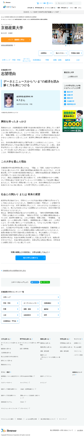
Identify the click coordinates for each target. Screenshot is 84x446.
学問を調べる (64, 339)
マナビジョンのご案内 (7, 419)
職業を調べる (44, 339)
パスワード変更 (78, 355)
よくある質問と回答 (31, 419)
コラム (79, 7)
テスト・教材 (73, 7)
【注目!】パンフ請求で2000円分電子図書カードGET (41, 12)
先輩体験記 (47, 303)
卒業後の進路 (75, 53)
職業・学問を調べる (63, 7)
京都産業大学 (21, 16)
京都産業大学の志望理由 (30, 16)
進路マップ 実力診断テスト (8, 395)
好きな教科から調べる (66, 347)
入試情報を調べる (6, 352)
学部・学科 (6, 303)
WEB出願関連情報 (7, 45)
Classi (22, 402)
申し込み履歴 (77, 347)
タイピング (43, 382)
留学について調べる (6, 360)
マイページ (77, 339)
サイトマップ (63, 419)
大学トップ (6, 297)
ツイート (35, 282)
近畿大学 (70, 95)
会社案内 (80, 430)
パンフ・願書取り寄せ (16, 40)
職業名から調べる (45, 343)
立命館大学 (70, 101)
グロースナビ (24, 408)
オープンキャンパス (30, 303)
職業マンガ (50, 357)
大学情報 (7, 16)
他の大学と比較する (30, 258)
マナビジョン (9, 7)
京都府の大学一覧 (13, 16)
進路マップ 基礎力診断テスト (9, 389)
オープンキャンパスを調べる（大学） (10, 343)
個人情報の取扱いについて (48, 419)
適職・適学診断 (44, 351)
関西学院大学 (71, 104)
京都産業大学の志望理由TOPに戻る (14, 270)
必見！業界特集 (24, 348)
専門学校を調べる (39, 7)
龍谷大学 (70, 92)
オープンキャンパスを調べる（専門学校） (30, 343)
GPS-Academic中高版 (26, 376)
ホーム (2, 16)
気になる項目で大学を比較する (9, 356)
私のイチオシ (60, 53)
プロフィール (77, 351)
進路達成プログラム (6, 402)
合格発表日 (27, 315)
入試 (4, 315)
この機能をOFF (73, 76)
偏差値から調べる (6, 348)
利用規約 (19, 419)
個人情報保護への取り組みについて (61, 430)
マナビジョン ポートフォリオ (9, 408)
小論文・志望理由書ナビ (27, 389)
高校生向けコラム (6, 364)
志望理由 (44, 53)
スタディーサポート (6, 382)
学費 (4, 309)
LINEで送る (46, 282)
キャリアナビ (24, 382)
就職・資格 (27, 309)
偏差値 (46, 309)
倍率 (45, 315)
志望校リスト (77, 343)
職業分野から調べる (45, 347)
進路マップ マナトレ (46, 376)
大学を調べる (30, 7)
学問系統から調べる (65, 343)
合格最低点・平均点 (9, 321)
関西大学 (70, 98)
